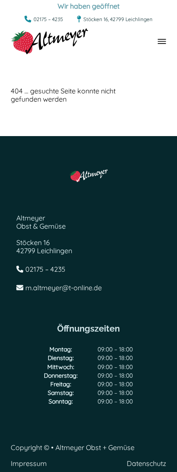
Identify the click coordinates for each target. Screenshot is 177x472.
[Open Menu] (162, 41)
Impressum (29, 464)
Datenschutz (146, 464)
